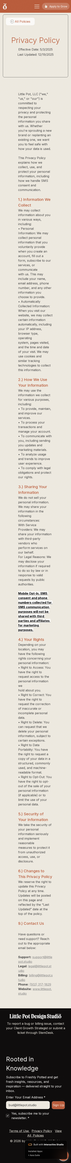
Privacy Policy (42, 1131)
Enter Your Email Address (25, 1097)
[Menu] (37, 6)
